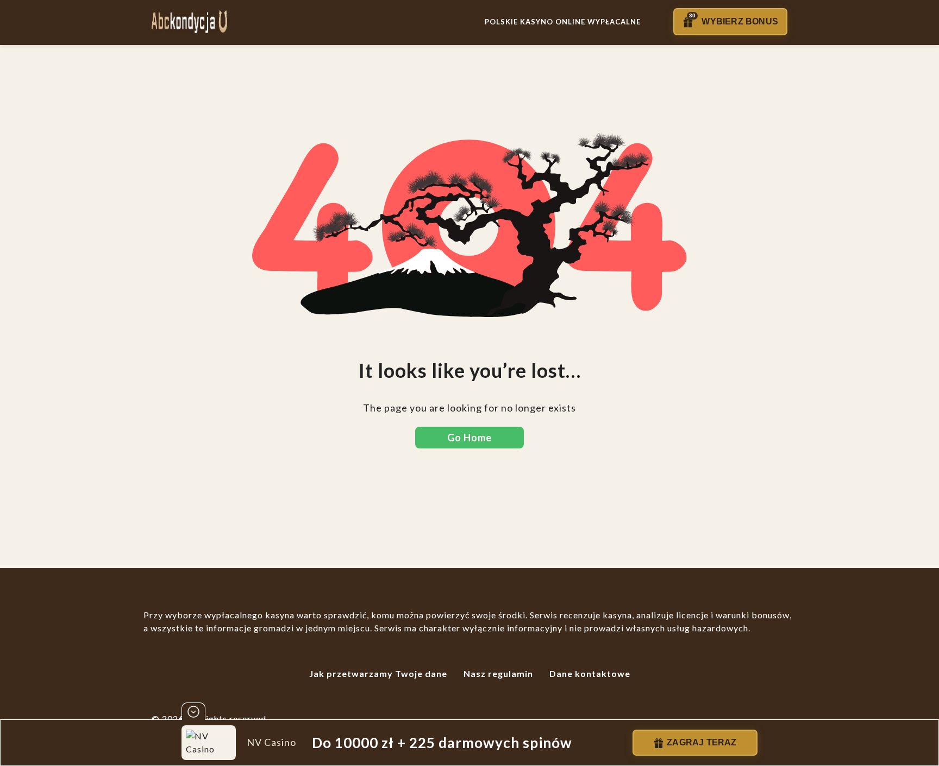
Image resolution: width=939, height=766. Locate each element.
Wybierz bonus (733, 19)
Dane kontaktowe (589, 673)
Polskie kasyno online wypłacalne (563, 21)
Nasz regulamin (498, 673)
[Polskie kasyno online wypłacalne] (189, 21)
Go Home (469, 438)
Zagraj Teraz (701, 742)
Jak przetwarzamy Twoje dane (378, 673)
